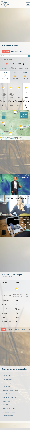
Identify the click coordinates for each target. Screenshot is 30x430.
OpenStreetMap (4, 139)
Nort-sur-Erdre (9, 408)
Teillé (6, 405)
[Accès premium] (15, 226)
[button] (21, 127)
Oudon (7, 401)
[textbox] (16, 56)
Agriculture (14, 51)
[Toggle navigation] (28, 3)
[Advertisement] (15, 25)
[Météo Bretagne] (4, 4)
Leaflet (4, 137)
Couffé (6, 386)
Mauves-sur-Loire (10, 397)
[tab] (3, 329)
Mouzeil (7, 375)
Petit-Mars (7, 379)
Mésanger (8, 415)
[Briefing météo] (15, 205)
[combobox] (16, 56)
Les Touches (8, 383)
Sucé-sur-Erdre (9, 412)
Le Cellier (7, 394)
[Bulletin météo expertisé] (15, 184)
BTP (21, 51)
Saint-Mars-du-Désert (10, 390)
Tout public (6, 51)
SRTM (12, 139)
